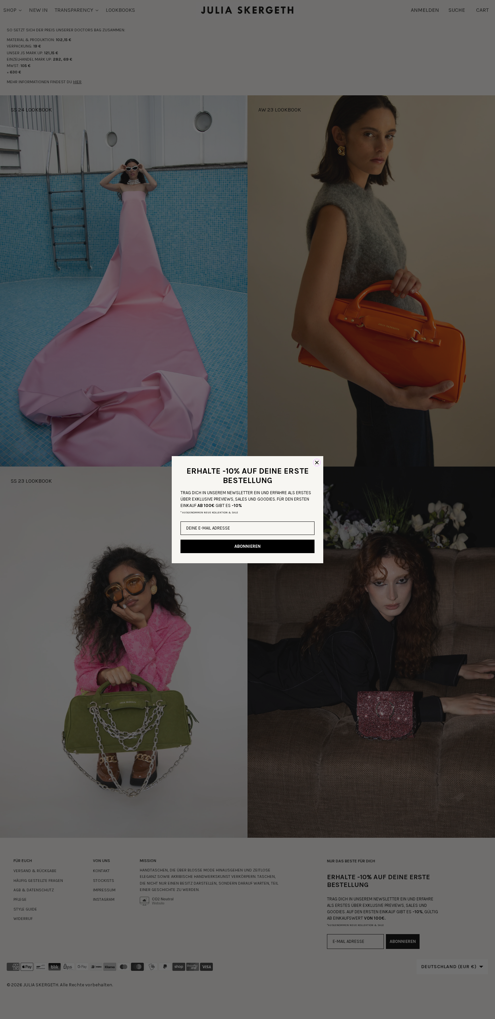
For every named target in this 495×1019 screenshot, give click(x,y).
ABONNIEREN (247, 546)
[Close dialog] (317, 462)
